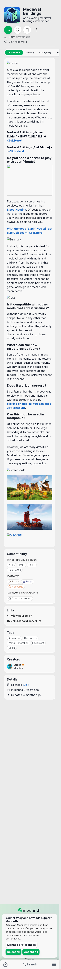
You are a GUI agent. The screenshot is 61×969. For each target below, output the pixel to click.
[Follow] (18, 30)
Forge (29, 581)
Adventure (14, 638)
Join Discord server (24, 621)
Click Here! (14, 140)
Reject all (13, 952)
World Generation (18, 642)
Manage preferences (21, 944)
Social (11, 647)
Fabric (15, 581)
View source (19, 615)
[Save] (27, 30)
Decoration (30, 638)
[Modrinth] (29, 910)
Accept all (31, 952)
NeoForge (17, 586)
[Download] (8, 30)
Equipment (38, 642)
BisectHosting (16, 209)
